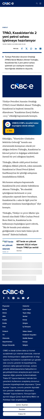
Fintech (5, 331)
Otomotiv (5, 338)
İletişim (25, 345)
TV (3, 335)
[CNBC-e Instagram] (13, 298)
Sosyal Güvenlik (8, 345)
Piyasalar (6, 306)
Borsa (4, 309)
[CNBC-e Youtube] (23, 298)
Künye (25, 342)
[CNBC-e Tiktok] (28, 298)
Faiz (4, 327)
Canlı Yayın (27, 309)
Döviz (4, 313)
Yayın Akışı (27, 313)
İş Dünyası (27, 327)
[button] (22, 48)
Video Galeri (27, 331)
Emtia (4, 323)
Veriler (25, 316)
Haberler (26, 306)
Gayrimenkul (7, 342)
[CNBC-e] (8, 3)
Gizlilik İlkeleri (28, 338)
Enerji (5, 27)
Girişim (25, 323)
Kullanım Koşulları (29, 335)
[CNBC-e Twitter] (8, 298)
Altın (4, 316)
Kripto (4, 320)
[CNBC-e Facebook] (3, 298)
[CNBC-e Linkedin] (18, 298)
